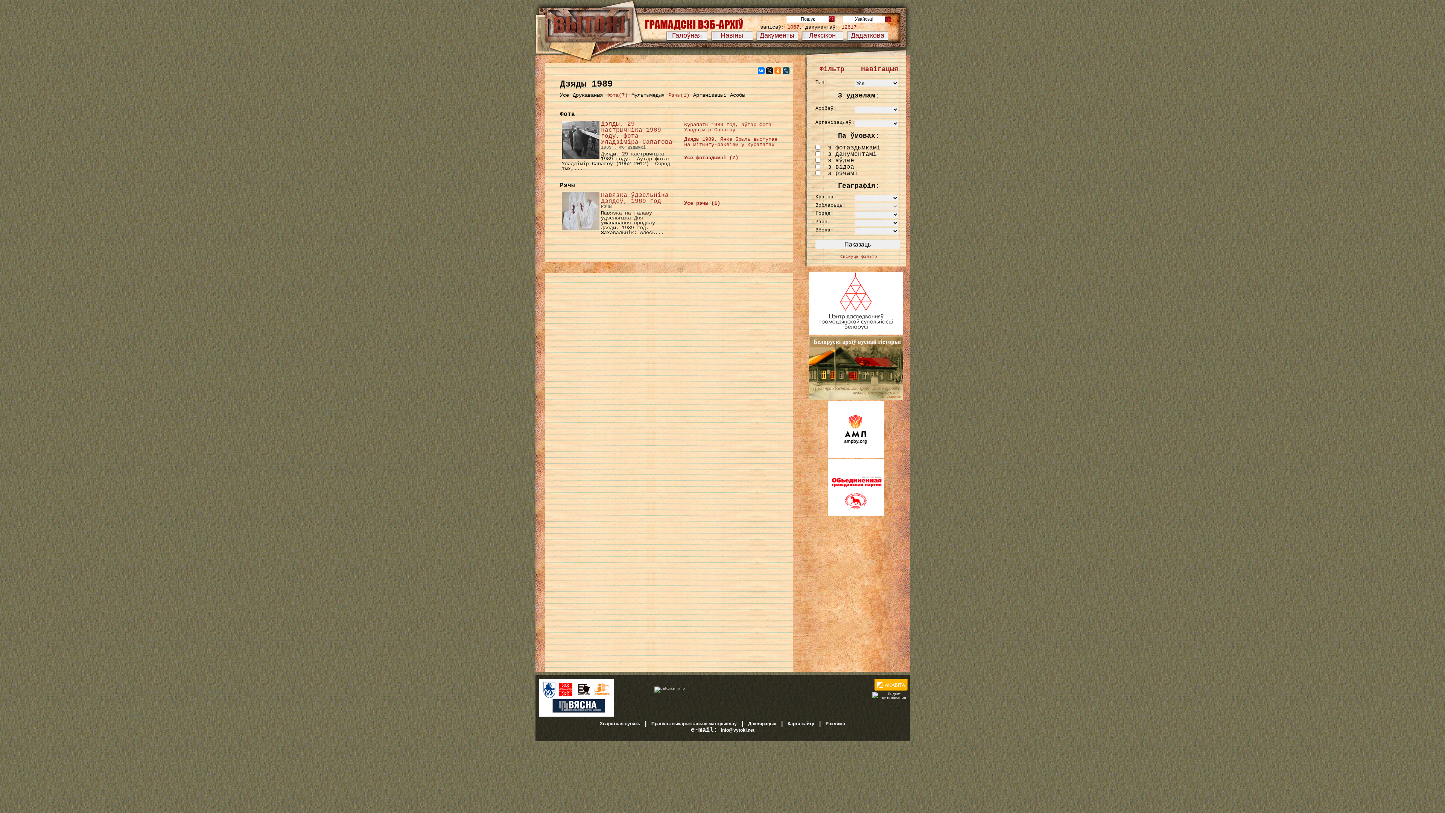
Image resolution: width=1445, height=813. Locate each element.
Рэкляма (835, 723)
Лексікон (822, 35)
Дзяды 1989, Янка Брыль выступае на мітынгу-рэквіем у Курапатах (730, 142)
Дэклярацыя (762, 723)
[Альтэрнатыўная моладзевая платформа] (856, 456)
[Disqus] (669, 374)
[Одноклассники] (777, 70)
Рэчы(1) (678, 95)
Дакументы (777, 35)
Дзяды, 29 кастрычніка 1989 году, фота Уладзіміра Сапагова (636, 133)
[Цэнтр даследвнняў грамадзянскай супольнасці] (856, 333)
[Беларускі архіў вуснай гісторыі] (856, 398)
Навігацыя (879, 69)
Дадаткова (867, 35)
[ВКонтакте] (761, 70)
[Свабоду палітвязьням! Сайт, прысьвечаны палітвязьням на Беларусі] (669, 688)
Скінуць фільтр (858, 256)
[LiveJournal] (786, 70)
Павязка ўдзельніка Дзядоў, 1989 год (635, 198)
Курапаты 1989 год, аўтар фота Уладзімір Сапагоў (727, 127)
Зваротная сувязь (620, 723)
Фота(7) (617, 95)
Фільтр (832, 69)
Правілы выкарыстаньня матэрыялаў (694, 723)
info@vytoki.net (737, 730)
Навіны (732, 35)
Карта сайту (801, 723)
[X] (769, 70)
